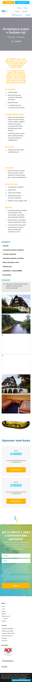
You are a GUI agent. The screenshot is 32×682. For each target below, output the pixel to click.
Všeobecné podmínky (7, 628)
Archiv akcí (4, 640)
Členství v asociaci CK (7, 636)
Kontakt (27, 15)
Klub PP (6, 618)
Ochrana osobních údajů (8, 633)
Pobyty (17, 11)
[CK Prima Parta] (5, 11)
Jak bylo (25, 11)
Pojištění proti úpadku (7, 631)
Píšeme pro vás (17, 15)
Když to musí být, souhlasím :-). (21, 680)
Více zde (8, 574)
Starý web (4, 638)
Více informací (22, 678)
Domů (19, 8)
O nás (26, 8)
